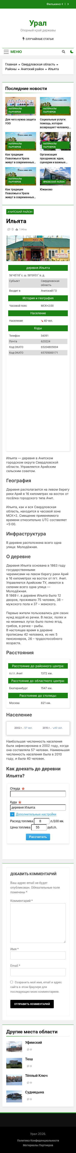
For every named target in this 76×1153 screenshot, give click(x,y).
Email (15, 966)
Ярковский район (54, 181)
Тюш (29, 1059)
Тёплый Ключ (36, 1076)
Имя (14, 949)
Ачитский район (20, 212)
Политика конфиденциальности (38, 1140)
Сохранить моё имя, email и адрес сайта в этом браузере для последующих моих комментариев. (36, 987)
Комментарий (21, 901)
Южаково (46, 189)
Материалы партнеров (15, 110)
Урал (38, 23)
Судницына (34, 1092)
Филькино (54, 4)
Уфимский (33, 1042)
